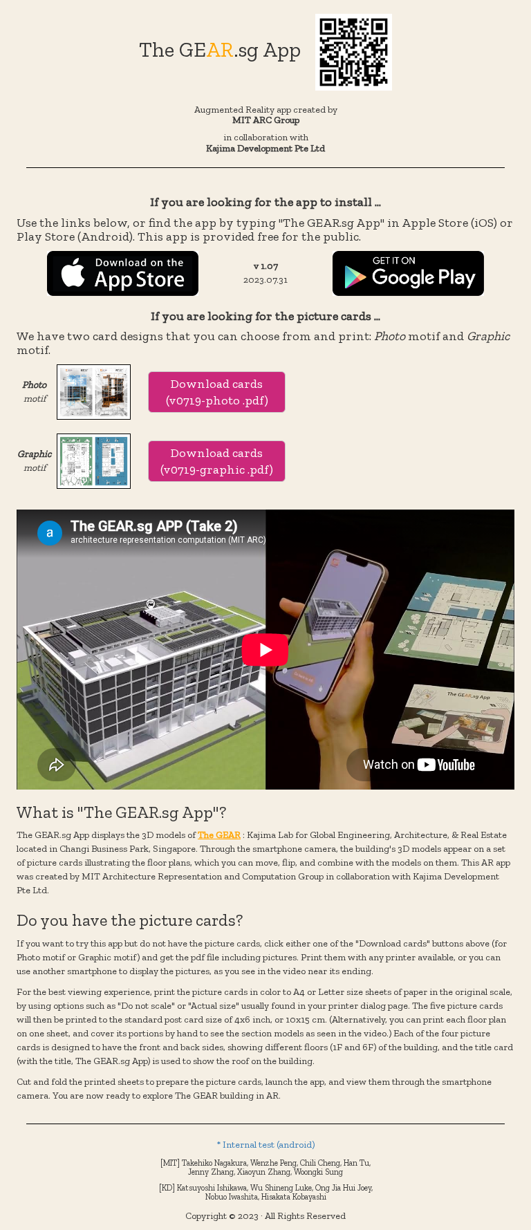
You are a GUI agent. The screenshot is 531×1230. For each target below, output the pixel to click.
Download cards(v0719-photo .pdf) (217, 392)
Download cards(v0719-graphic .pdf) (216, 461)
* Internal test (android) (265, 1144)
